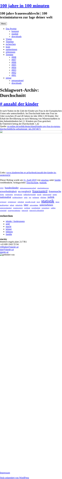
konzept (15, 31)
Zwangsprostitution (14, 210)
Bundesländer (12, 187)
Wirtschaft (3, 210)
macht (8, 226)
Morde (39, 194)
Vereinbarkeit (35, 208)
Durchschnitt (32, 182)
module (15, 34)
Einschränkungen (43, 188)
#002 (14, 72)
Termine (9, 54)
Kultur (2, 194)
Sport (38, 202)
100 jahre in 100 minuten (24, 5)
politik (51, 197)
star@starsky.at (7, 249)
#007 (14, 60)
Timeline (10, 41)
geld (8, 224)
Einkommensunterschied (28, 188)
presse (8, 78)
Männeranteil (47, 194)
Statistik (43, 182)
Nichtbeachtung (17, 197)
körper (9, 229)
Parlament (35, 197)
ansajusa (45, 180)
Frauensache (55, 191)
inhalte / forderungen (15, 221)
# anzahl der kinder (19, 103)
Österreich (25, 210)
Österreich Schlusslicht (36, 210)
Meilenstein (9, 194)
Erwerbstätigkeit (8, 191)
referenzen (10, 52)
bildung (9, 231)
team (8, 47)
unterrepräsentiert (6, 208)
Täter (26, 204)
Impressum (5, 473)
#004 (14, 67)
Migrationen (18, 194)
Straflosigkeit (4, 205)
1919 (1, 188)
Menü (3, 24)
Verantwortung (18, 208)
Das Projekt (11, 28)
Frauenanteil (39, 191)
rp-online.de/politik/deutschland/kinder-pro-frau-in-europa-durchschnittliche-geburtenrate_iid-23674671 (30, 127)
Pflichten (43, 197)
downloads (16, 36)
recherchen (11, 44)
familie (58, 180)
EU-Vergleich (24, 191)
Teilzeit (12, 205)
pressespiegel (18, 80)
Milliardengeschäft (30, 194)
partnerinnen (11, 49)
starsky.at (4, 252)
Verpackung (45, 208)
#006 (14, 62)
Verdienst (27, 208)
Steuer (57, 202)
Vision (9, 39)
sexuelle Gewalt (30, 202)
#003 (14, 70)
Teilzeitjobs (18, 205)
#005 (14, 65)
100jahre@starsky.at (9, 247)
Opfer (26, 197)
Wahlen (53, 208)
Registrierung (12, 202)
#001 (14, 75)
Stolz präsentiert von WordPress (14, 477)
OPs (30, 197)
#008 (14, 57)
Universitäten (34, 205)
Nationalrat (5, 197)
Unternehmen (46, 204)
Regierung (3, 202)
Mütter (55, 194)
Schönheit (21, 202)
